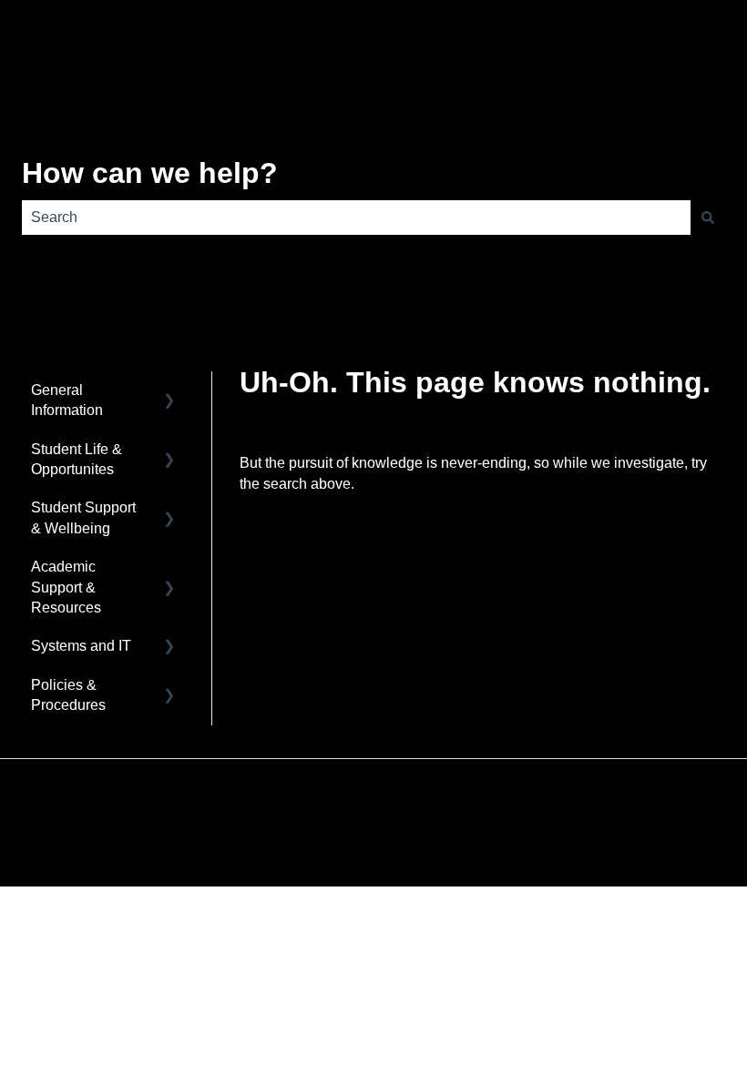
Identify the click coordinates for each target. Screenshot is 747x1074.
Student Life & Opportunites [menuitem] (76, 459)
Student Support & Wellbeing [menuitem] (83, 517)
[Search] (708, 217)
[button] (169, 391)
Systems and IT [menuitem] (81, 646)
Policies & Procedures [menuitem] (68, 695)
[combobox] (356, 217)
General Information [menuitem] (67, 400)
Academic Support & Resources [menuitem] (66, 587)
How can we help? (150, 173)
